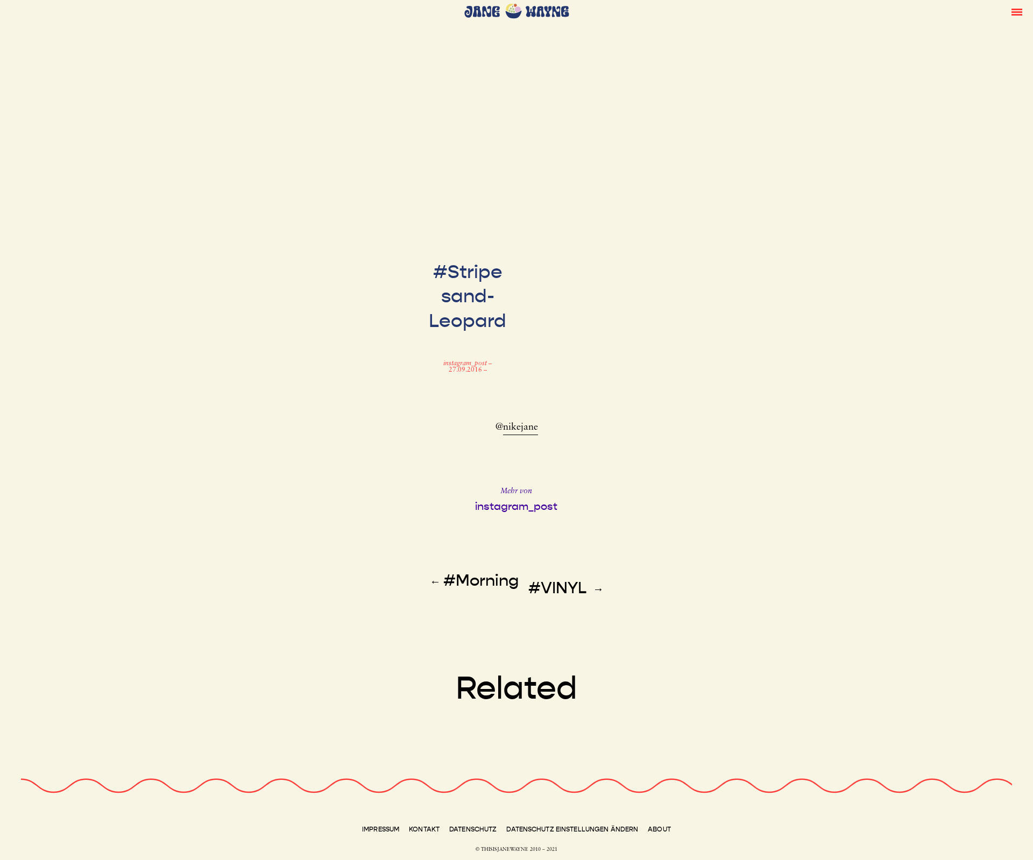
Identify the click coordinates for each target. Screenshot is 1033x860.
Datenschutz (473, 829)
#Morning (481, 580)
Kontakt (424, 829)
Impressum (380, 829)
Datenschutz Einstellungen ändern (572, 829)
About (659, 829)
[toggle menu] (1017, 11)
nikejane (520, 427)
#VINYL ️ (559, 588)
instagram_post (466, 363)
